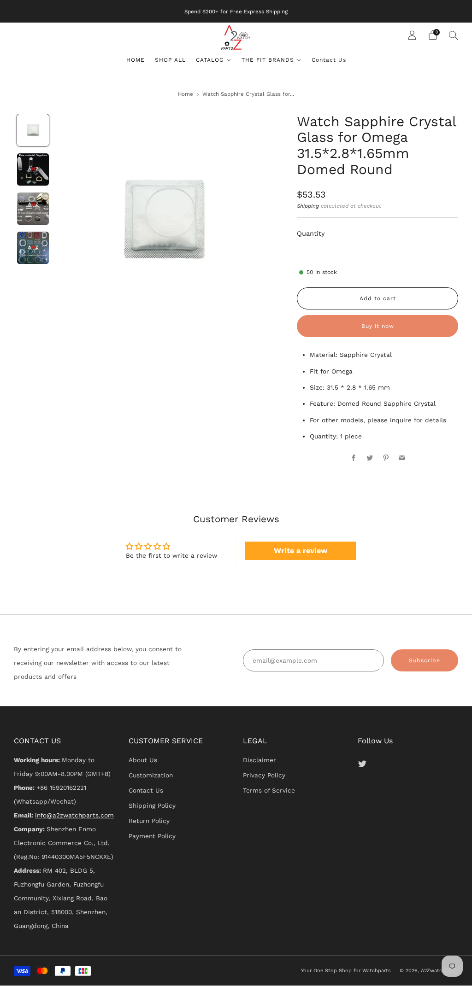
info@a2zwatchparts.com (74, 815)
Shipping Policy (152, 805)
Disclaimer (259, 760)
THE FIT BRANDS (268, 60)
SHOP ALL (170, 60)
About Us (143, 760)
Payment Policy (152, 836)
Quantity (311, 233)
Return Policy (149, 820)
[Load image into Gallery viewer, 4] (33, 247)
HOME (135, 60)
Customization (151, 775)
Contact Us (329, 60)
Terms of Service (269, 790)
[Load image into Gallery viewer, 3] (33, 208)
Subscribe (424, 660)
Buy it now (377, 326)
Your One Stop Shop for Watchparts (346, 971)
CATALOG (210, 60)
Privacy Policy (264, 775)
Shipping (308, 206)
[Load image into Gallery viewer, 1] (33, 130)
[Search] (453, 35)
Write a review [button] (300, 550)
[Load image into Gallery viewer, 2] (33, 169)
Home (185, 94)
